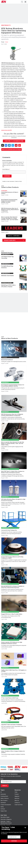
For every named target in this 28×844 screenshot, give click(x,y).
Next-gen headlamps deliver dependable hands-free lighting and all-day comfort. (13, 727)
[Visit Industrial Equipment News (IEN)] (17, 767)
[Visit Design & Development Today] (3, 767)
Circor (6, 42)
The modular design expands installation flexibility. (13, 754)
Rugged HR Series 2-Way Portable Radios (11, 614)
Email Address (6, 169)
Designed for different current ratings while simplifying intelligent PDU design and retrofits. (12, 475)
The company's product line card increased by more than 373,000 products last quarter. (13, 674)
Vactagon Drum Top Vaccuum (7, 257)
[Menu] (25, 2)
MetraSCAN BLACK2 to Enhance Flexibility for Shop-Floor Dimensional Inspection (12, 587)
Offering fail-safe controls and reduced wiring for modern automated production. (12, 388)
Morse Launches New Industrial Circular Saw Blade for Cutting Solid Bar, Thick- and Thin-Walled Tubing (9, 218)
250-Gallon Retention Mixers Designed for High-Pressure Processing (13, 500)
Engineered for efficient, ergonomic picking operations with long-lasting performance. (11, 532)
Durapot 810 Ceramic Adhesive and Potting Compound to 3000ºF (12, 557)
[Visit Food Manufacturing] (10, 767)
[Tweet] (12, 145)
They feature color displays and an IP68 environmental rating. (10, 616)
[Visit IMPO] (24, 767)
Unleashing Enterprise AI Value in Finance (9, 193)
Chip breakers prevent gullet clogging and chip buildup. (12, 447)
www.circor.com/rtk (6, 130)
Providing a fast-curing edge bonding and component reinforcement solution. (13, 646)
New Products (6, 25)
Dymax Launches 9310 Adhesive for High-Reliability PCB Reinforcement (11, 643)
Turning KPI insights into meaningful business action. (13, 361)
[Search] (22, 2)
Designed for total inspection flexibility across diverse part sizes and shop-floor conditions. (12, 590)
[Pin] (16, 145)
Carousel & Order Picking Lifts (9, 530)
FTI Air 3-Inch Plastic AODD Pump (9, 698)
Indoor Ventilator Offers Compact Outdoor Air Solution (13, 752)
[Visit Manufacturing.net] (10, 769)
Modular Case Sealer (7, 275)
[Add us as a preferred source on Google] (19, 145)
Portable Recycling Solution (7, 266)
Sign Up (4, 785)
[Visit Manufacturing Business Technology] (17, 769)
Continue (14, 841)
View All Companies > (14, 235)
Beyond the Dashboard (7, 359)
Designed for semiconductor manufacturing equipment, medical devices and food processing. (13, 418)
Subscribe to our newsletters (14, 141)
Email (2, 779)
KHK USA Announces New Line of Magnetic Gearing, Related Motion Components (10, 210)
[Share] (6, 145)
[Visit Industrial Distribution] (3, 769)
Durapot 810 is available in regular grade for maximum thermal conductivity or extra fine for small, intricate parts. (14, 561)
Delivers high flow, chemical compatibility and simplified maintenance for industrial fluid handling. (13, 700)
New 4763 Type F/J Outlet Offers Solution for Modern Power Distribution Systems (12, 472)
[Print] (2, 145)
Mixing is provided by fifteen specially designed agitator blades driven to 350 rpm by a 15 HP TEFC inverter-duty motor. (13, 504)
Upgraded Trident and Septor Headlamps (11, 724)
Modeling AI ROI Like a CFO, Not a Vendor (8, 285)
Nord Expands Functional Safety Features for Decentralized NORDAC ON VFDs (9, 201)
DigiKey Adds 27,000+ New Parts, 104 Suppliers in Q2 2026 (13, 670)
